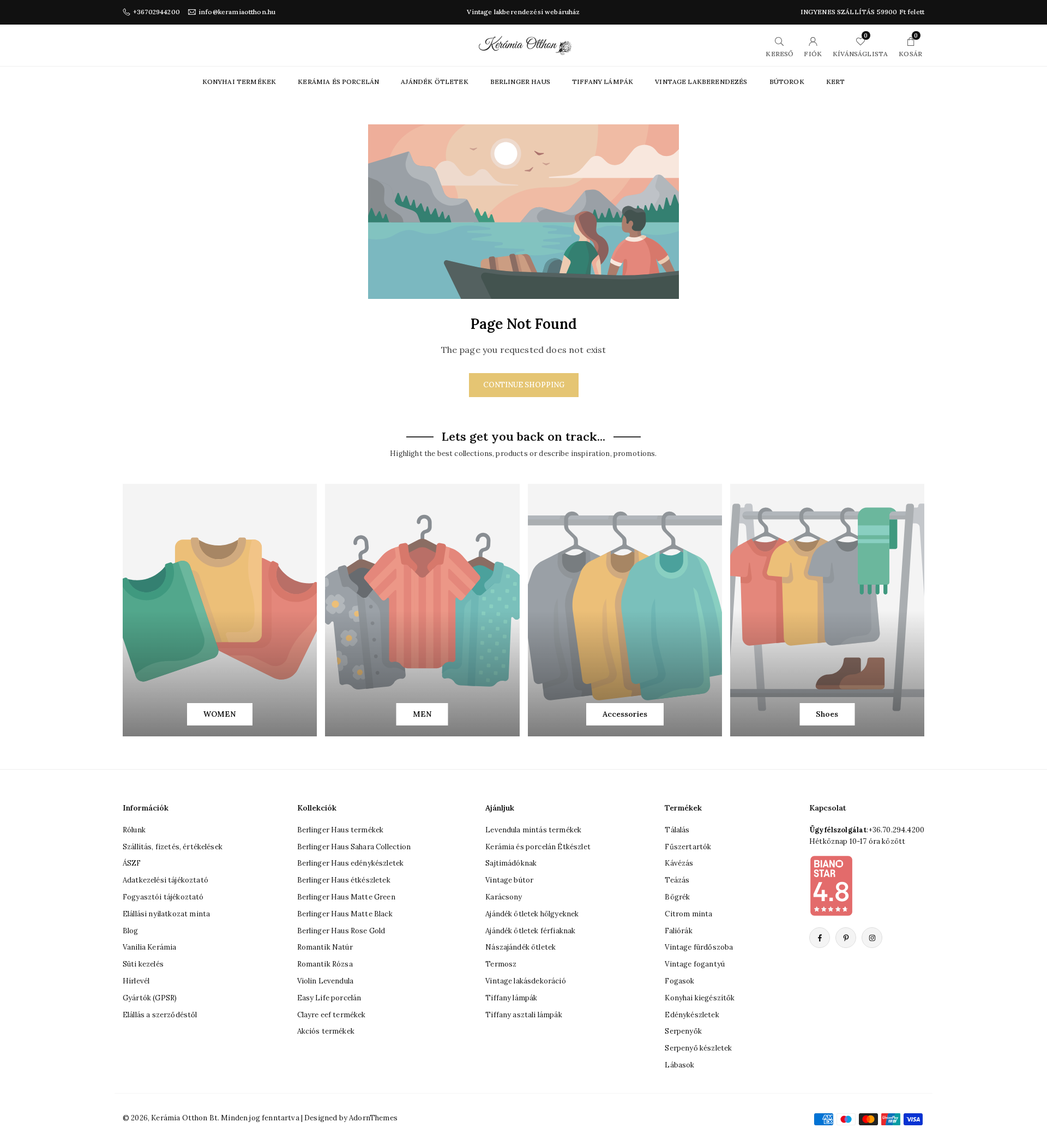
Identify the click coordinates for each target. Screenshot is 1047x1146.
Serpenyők (683, 1031)
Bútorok (786, 81)
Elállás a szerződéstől (160, 1014)
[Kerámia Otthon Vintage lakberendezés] (525, 44)
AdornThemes (373, 1118)
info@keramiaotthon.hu (236, 12)
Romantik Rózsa (325, 964)
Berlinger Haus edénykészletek (350, 863)
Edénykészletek (692, 1014)
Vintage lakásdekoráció (525, 981)
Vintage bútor (509, 880)
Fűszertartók (688, 846)
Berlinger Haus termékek (340, 830)
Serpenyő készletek (698, 1048)
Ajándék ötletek (434, 81)
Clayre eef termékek (331, 1014)
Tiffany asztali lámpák (523, 1014)
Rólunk (134, 830)
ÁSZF (132, 863)
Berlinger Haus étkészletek (343, 880)
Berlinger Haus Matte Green (346, 897)
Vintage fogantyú (695, 964)
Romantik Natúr (325, 947)
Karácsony (503, 897)
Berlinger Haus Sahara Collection (354, 846)
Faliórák (678, 930)
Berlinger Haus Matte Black (345, 914)
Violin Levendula (325, 981)
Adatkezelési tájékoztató (165, 880)
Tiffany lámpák (511, 998)
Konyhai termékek (239, 81)
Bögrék (677, 897)
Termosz (500, 964)
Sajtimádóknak (511, 863)
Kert (835, 81)
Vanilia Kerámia (149, 947)
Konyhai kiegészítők (700, 998)
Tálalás (677, 830)
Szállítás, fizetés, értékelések (172, 846)
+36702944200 (156, 12)
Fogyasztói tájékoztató (163, 897)
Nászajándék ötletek (520, 947)
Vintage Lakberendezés (701, 81)
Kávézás (679, 863)
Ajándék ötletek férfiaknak (530, 930)
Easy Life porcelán (329, 998)
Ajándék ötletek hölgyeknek (532, 914)
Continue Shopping (523, 384)
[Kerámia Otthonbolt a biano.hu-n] (831, 885)
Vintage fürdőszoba (699, 947)
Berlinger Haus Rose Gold (341, 930)
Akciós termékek (325, 1031)
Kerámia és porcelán (338, 81)
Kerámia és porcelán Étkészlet (538, 846)
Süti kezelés (143, 964)
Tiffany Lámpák (602, 81)
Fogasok (679, 981)
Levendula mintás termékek (533, 830)
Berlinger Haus (520, 81)
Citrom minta (688, 914)
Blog (131, 930)
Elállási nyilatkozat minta (166, 914)
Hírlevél (136, 981)
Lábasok (679, 1065)
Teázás (677, 880)
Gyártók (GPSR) (150, 998)
